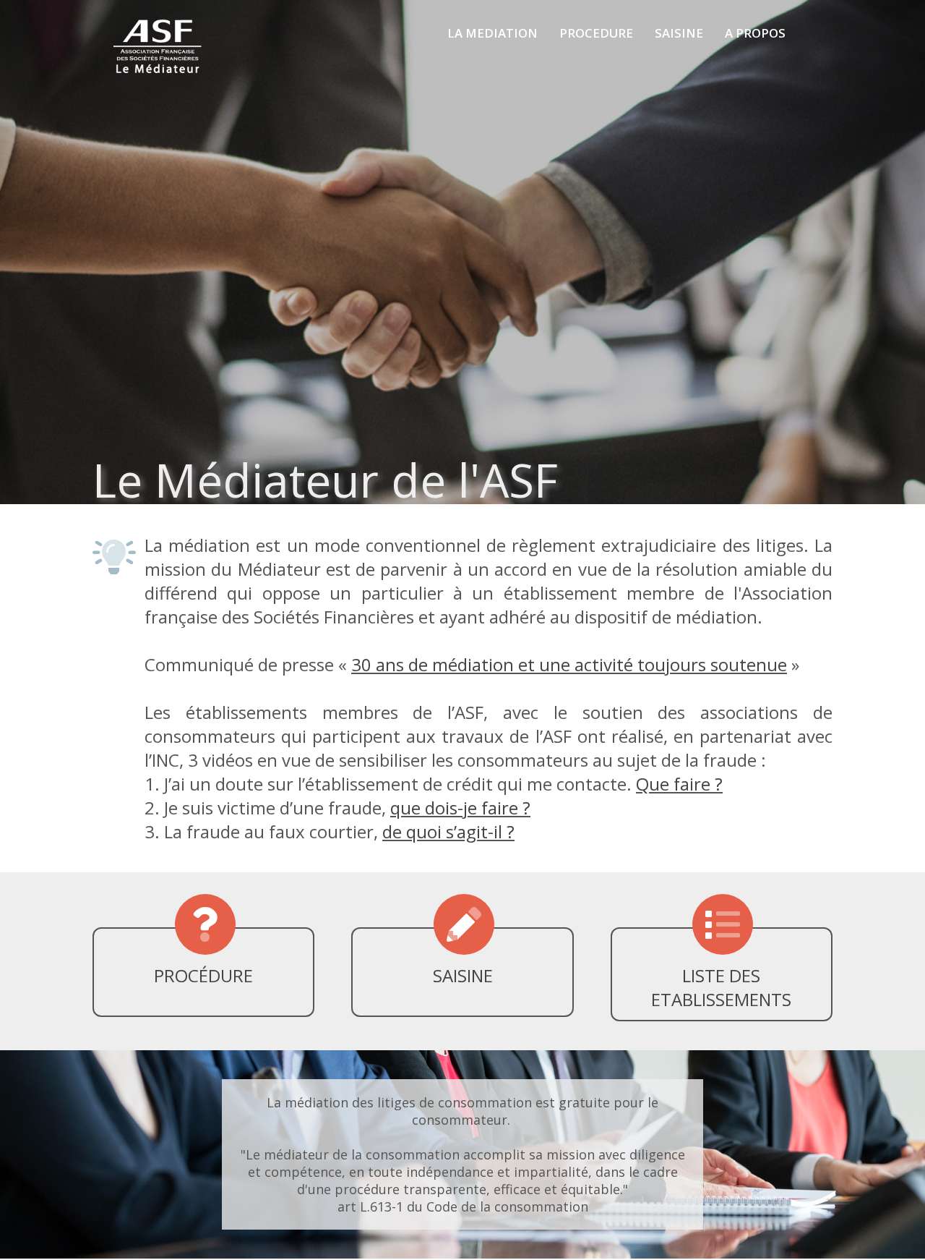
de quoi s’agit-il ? (448, 831)
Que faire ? (679, 784)
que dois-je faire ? (460, 808)
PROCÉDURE (203, 975)
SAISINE (463, 975)
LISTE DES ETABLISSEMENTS (721, 987)
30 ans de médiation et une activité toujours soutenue (569, 664)
